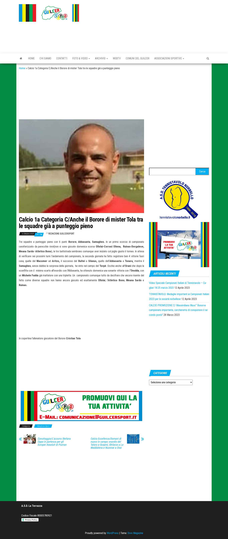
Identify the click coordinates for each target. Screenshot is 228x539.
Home (31, 58)
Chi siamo (45, 58)
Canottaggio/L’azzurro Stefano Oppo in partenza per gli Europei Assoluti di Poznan (54, 441)
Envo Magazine (135, 533)
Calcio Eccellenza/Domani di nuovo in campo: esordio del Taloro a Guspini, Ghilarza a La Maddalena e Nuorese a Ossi (106, 443)
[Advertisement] (146, 26)
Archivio (100, 58)
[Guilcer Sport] (21, 58)
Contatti (61, 58)
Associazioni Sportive (168, 58)
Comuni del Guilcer (137, 58)
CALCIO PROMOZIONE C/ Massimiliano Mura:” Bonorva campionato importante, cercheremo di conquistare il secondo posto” (178, 310)
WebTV (117, 58)
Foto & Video (80, 58)
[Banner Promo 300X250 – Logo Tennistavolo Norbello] (179, 199)
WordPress (113, 533)
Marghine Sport (43, 426)
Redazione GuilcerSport (61, 233)
